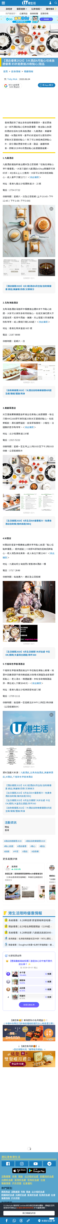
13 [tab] (27, 22)
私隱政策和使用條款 (25, 1207)
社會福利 (27, 1183)
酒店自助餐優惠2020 (36, 841)
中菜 (16, 851)
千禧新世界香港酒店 (23, 776)
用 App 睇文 (47, 85)
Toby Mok (12, 79)
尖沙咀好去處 (31, 1176)
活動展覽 (6, 1176)
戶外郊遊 (16, 1183)
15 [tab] (32, 22)
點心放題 (9, 846)
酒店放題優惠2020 (13, 841)
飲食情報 (16, 71)
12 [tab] (36, 19)
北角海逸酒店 (36, 772)
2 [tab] (25, 16)
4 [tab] (31, 16)
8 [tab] (25, 19)
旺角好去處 (33, 1179)
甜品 (43, 846)
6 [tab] (36, 16)
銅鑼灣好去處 (47, 1176)
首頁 (5, 71)
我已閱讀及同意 (29, 1213)
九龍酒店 (25, 772)
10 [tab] (31, 19)
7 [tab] (23, 19)
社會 (43, 1179)
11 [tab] (33, 19)
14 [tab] (29, 22)
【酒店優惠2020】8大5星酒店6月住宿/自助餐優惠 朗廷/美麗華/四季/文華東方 (28, 287)
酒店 (25, 851)
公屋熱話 (23, 13)
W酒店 (9, 776)
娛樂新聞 (34, 13)
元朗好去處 (7, 1179)
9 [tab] (28, 19)
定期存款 (44, 13)
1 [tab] (23, 16)
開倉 (20, 1176)
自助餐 (36, 851)
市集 (14, 1176)
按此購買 (34, 177)
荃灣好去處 (20, 1179)
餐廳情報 (28, 71)
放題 (7, 851)
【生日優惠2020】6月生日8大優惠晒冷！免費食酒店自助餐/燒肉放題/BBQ (28, 522)
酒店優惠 (22, 846)
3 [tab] (28, 16)
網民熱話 (5, 1191)
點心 (34, 846)
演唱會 (9, 8)
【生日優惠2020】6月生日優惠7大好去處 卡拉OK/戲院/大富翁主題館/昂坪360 (27, 653)
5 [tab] (33, 16)
